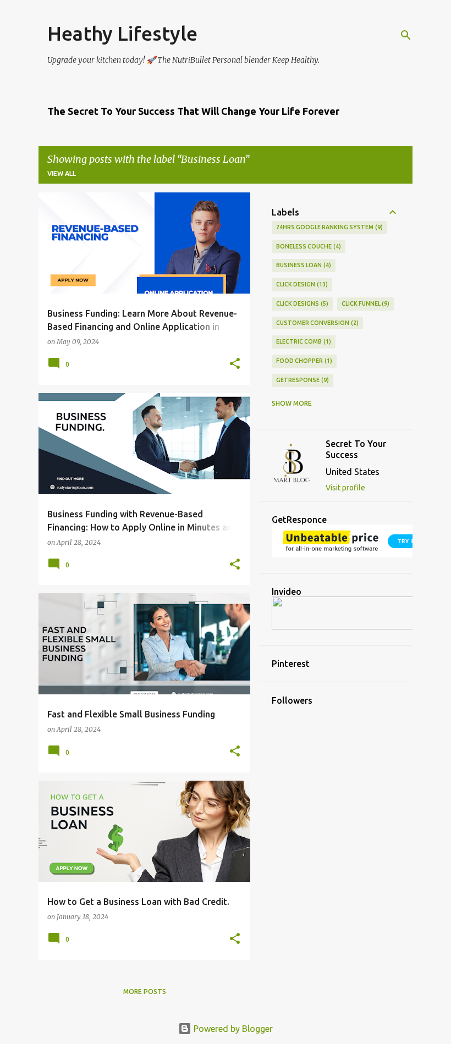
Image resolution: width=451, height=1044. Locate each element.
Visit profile (345, 487)
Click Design (301, 284)
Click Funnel (365, 303)
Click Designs (301, 303)
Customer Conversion (316, 322)
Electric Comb (302, 341)
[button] (234, 364)
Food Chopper (303, 360)
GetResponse (301, 380)
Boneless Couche (307, 246)
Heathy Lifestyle (122, 33)
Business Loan (302, 265)
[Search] (406, 35)
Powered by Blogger (232, 1029)
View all (61, 173)
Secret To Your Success (356, 449)
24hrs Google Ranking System (328, 227)
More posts (144, 991)
